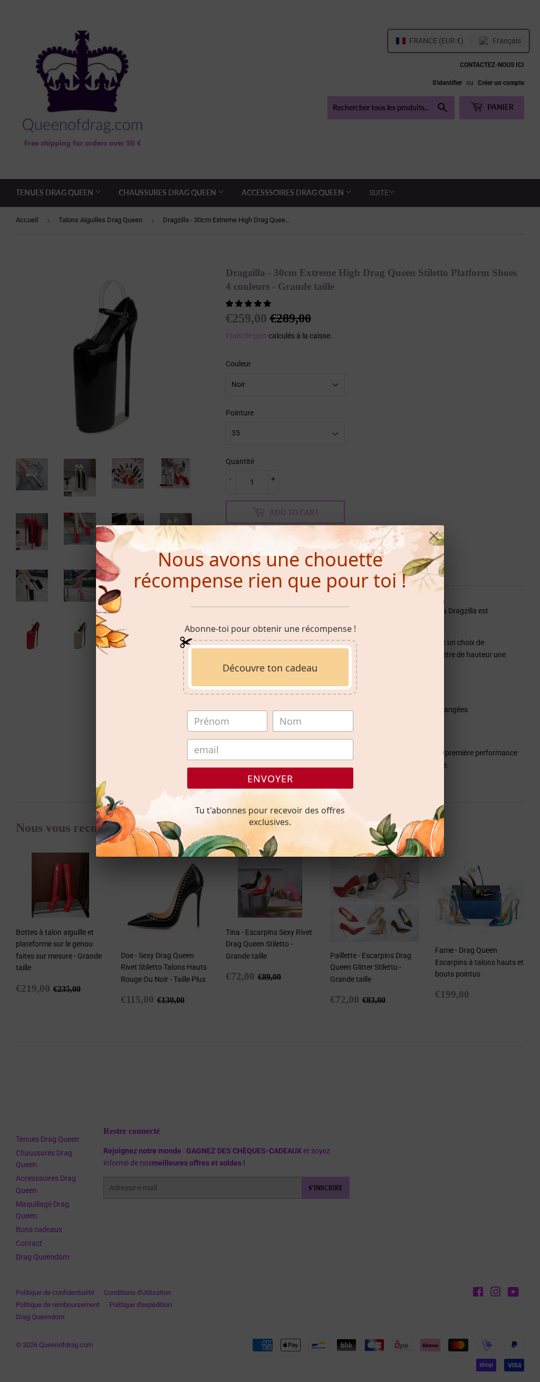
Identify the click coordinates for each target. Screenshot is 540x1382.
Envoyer (270, 778)
